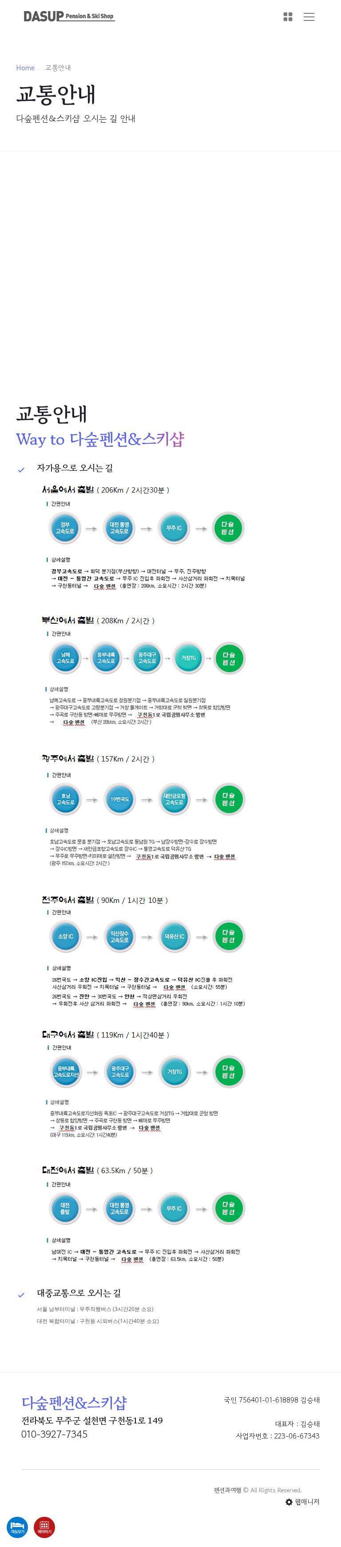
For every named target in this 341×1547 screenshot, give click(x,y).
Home (25, 67)
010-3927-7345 (54, 1434)
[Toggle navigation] (309, 17)
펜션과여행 (227, 1490)
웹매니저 (306, 1501)
